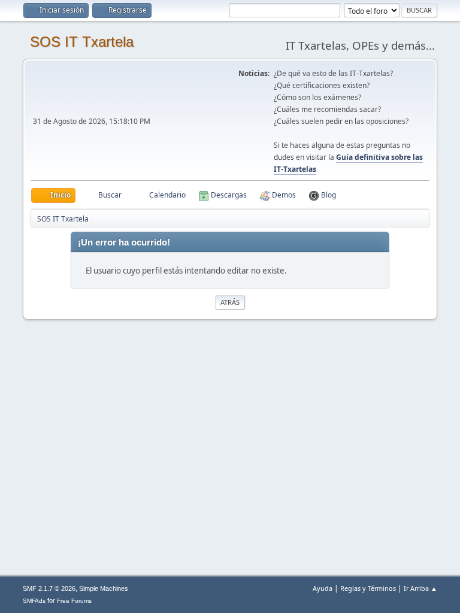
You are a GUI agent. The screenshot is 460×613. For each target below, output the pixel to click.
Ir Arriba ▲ (420, 588)
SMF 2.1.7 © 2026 (49, 588)
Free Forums (74, 600)
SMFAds (34, 600)
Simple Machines (103, 588)
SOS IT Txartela (82, 42)
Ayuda (322, 588)
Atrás (230, 302)
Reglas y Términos (368, 588)
